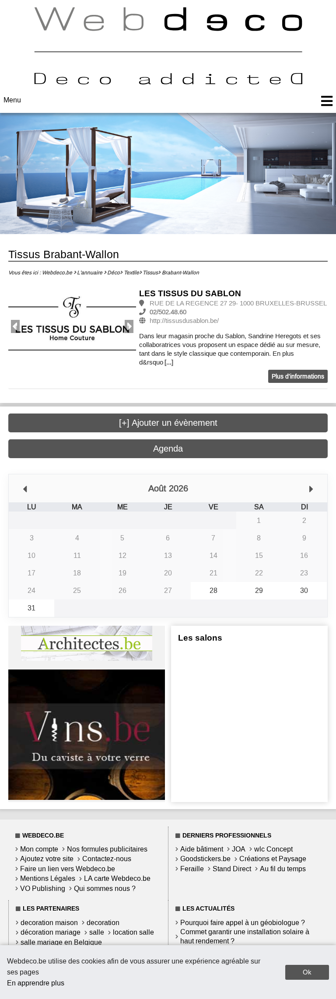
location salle (133, 932)
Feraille (192, 868)
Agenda (168, 448)
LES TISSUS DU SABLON (190, 293)
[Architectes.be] (86, 658)
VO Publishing (42, 888)
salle (96, 932)
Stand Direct (232, 868)
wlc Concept (273, 849)
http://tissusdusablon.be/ (184, 320)
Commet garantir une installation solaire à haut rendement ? (244, 936)
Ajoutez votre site (47, 858)
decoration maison (49, 922)
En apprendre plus (35, 983)
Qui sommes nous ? (105, 888)
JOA (238, 849)
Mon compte (39, 849)
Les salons (200, 637)
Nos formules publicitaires (107, 849)
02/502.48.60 (168, 312)
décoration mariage (50, 932)
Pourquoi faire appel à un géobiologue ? (242, 922)
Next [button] (129, 326)
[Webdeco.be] (168, 82)
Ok (307, 972)
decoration (103, 922)
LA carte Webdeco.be (117, 878)
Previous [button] (15, 326)
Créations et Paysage (272, 858)
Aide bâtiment (201, 849)
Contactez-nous (106, 858)
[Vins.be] (86, 797)
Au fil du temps (283, 868)
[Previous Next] (72, 326)
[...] (168, 362)
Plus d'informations (298, 376)
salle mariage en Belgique (61, 942)
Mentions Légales (47, 878)
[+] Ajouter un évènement (168, 423)
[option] (72, 327)
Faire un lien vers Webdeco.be (67, 868)
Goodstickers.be (205, 858)
